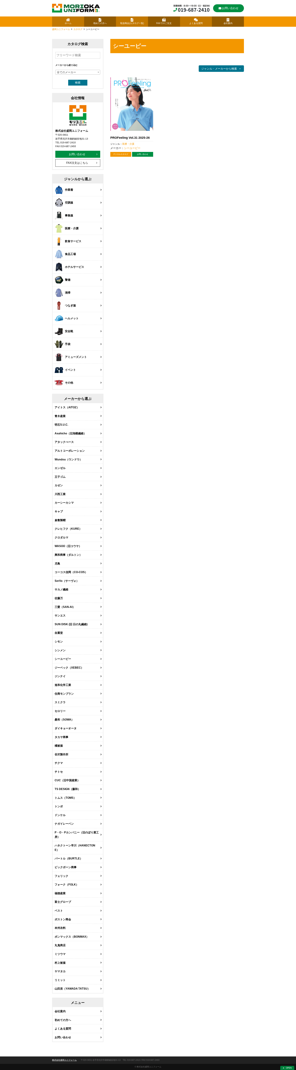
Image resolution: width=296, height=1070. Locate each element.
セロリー (60, 711)
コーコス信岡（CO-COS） (71, 572)
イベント (70, 369)
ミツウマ (60, 954)
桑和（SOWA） (64, 719)
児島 (57, 563)
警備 (67, 279)
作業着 (69, 189)
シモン (59, 641)
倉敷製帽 (60, 520)
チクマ (59, 763)
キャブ (59, 511)
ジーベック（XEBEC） (69, 667)
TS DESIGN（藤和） (68, 789)
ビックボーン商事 (66, 867)
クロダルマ (61, 537)
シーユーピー (132, 148)
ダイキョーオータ (66, 728)
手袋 (67, 344)
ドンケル (60, 815)
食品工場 (70, 254)
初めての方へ (63, 1020)
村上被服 (60, 962)
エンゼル (60, 468)
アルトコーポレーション (70, 450)
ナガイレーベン (64, 823)
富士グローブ (63, 901)
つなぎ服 (70, 305)
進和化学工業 (63, 684)
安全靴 (69, 331)
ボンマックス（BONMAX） (72, 936)
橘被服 (59, 745)
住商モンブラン (64, 693)
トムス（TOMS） (65, 797)
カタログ (77, 29)
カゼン (59, 485)
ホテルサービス (74, 266)
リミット (60, 980)
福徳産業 (60, 893)
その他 (69, 382)
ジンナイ (60, 676)
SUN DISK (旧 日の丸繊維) (71, 624)
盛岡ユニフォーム (61, 29)
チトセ (59, 771)
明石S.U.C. (61, 424)
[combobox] (77, 72)
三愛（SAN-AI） (65, 606)
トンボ (59, 806)
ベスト (59, 910)
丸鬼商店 (60, 945)
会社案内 (60, 1011)
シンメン (60, 650)
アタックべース (64, 442)
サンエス (60, 615)
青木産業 (60, 416)
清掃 (67, 292)
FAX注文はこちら (77, 162)
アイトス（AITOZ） (67, 407)
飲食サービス (73, 241)
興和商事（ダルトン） (68, 554)
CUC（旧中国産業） (67, 780)
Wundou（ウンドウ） (68, 459)
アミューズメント (76, 356)
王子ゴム (60, 476)
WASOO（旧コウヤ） (68, 546)
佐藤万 (59, 598)
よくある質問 (63, 1028)
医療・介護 (128, 143)
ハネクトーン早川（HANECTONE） (75, 847)
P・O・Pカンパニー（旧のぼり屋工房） (77, 834)
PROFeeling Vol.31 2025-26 (130, 137)
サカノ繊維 (61, 589)
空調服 (69, 202)
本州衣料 (60, 927)
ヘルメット (72, 318)
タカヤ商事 (61, 737)
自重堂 (59, 632)
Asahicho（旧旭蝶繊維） (70, 433)
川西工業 (60, 494)
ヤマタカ (60, 971)
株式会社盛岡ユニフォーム (64, 1060)
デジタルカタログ (120, 154)
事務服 (69, 215)
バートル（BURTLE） (69, 858)
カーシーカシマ (64, 502)
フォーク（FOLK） (67, 884)
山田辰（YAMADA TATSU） (72, 988)
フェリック (61, 876)
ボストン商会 (63, 919)
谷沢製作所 (61, 754)
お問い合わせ (230, 8)
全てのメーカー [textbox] (66, 72)
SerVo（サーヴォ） (67, 580)
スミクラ (60, 702)
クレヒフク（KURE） (68, 528)
